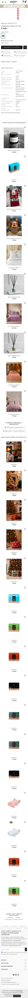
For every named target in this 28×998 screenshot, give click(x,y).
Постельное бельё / (14, 267)
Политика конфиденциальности (11, 945)
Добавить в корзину (12, 47)
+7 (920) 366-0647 (15, 431)
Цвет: (4, 32)
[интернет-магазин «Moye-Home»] (13, 2)
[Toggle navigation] (2, 2)
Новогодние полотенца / (14, 209)
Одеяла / (14, 179)
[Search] (5, 2)
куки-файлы (18, 990)
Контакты (4, 969)
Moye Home (4, 963)
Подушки (14, 61)
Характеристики (7, 68)
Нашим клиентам (7, 966)
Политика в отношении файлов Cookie (10, 984)
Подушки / (14, 464)
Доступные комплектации (10, 112)
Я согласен (17, 996)
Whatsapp (15, 427)
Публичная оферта (5, 980)
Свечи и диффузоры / (14, 150)
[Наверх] (24, 929)
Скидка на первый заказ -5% (14, 6)
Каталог (8, 61)
